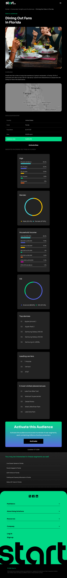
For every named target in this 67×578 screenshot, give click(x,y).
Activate (33, 441)
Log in (9, 534)
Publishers (11, 504)
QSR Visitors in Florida (13, 472)
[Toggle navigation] (60, 3)
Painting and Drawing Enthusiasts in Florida (19, 477)
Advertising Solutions (15, 511)
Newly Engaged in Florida (14, 468)
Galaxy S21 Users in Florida (14, 482)
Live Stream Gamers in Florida (15, 463)
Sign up (10, 537)
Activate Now (33, 145)
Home (7, 9)
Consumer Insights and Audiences (22, 9)
